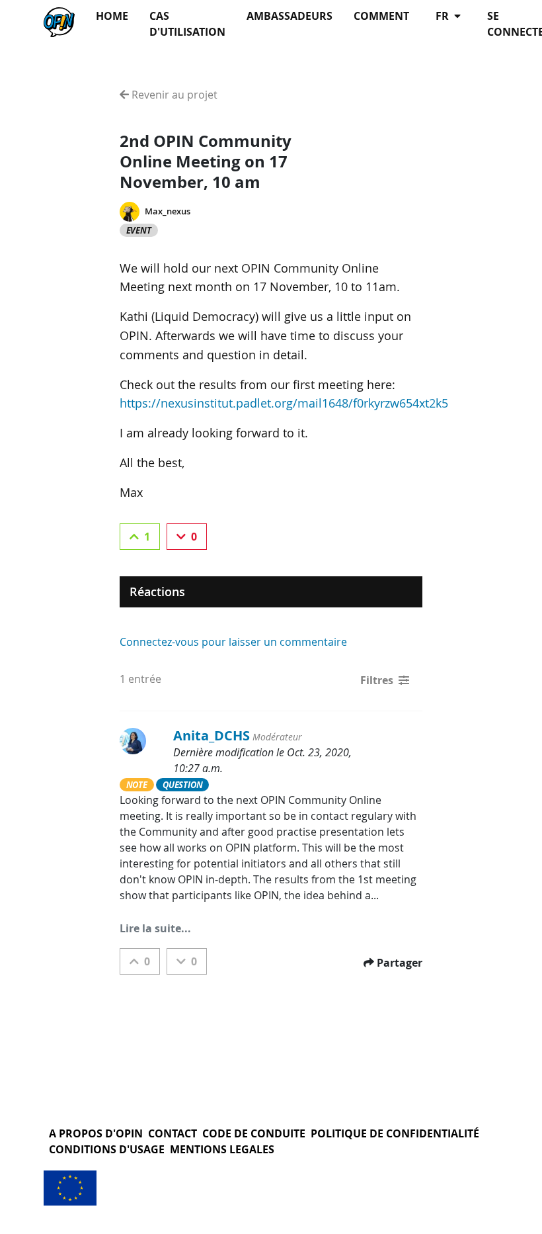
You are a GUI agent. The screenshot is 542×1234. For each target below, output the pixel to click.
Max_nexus (167, 211)
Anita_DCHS (211, 735)
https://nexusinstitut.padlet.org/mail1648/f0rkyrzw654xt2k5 (284, 403)
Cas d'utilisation (187, 24)
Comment (381, 16)
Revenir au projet (173, 94)
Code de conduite (253, 1133)
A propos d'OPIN (96, 1133)
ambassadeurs (289, 16)
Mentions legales (222, 1149)
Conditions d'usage (107, 1149)
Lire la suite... (155, 928)
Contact (172, 1133)
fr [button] (443, 16)
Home (112, 16)
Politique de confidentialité (395, 1133)
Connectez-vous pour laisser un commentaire (233, 642)
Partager (399, 962)
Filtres (376, 680)
